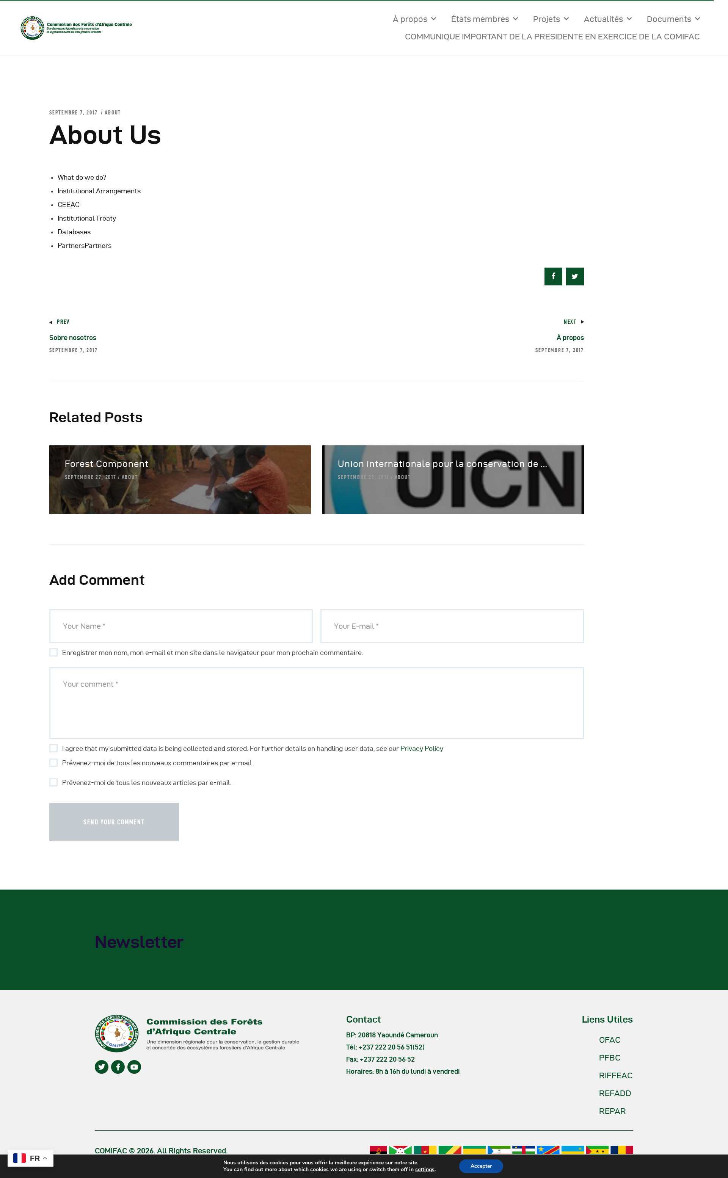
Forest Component (107, 463)
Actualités (603, 18)
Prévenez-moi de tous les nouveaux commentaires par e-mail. (157, 762)
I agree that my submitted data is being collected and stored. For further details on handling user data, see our (252, 748)
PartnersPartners (84, 245)
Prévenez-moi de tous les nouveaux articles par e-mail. (146, 782)
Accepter (481, 1166)
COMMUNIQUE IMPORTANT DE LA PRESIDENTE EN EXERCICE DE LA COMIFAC (552, 36)
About (113, 112)
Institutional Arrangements (99, 190)
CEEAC (69, 204)
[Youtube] (134, 1067)
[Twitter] (101, 1067)
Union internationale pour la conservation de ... (443, 463)
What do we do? (82, 177)
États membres (480, 18)
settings (425, 1169)
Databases (74, 231)
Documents (669, 18)
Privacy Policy (421, 748)
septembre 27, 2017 (90, 477)
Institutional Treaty (87, 218)
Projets (546, 18)
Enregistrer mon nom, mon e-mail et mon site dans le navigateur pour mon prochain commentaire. (212, 652)
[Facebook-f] (118, 1067)
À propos (410, 18)
